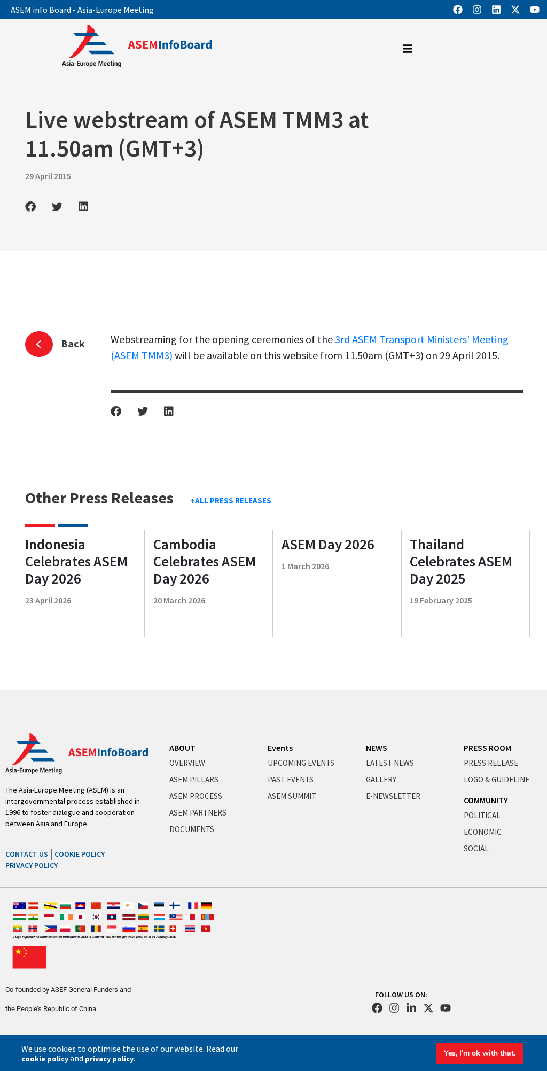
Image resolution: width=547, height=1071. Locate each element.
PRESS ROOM (487, 747)
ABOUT (182, 747)
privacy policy (109, 1059)
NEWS (376, 747)
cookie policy (44, 1059)
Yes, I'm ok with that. (479, 1053)
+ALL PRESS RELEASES (230, 500)
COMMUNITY (486, 800)
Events (280, 747)
